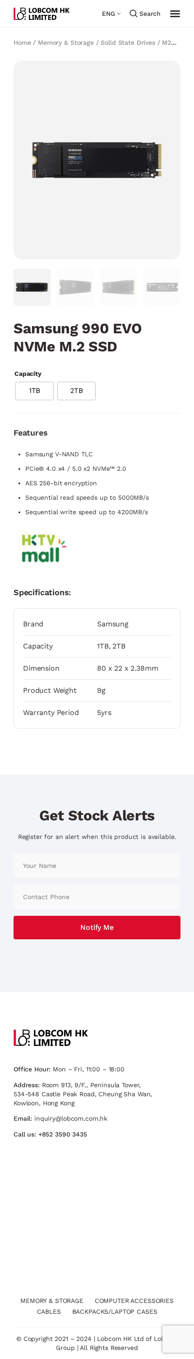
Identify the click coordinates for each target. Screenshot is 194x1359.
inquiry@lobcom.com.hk (70, 1118)
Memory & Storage (66, 42)
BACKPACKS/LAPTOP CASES (114, 1311)
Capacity (28, 373)
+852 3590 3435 (62, 1134)
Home (22, 42)
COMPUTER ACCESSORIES (134, 1300)
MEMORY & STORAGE (51, 1300)
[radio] (34, 391)
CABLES (49, 1311)
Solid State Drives (128, 42)
